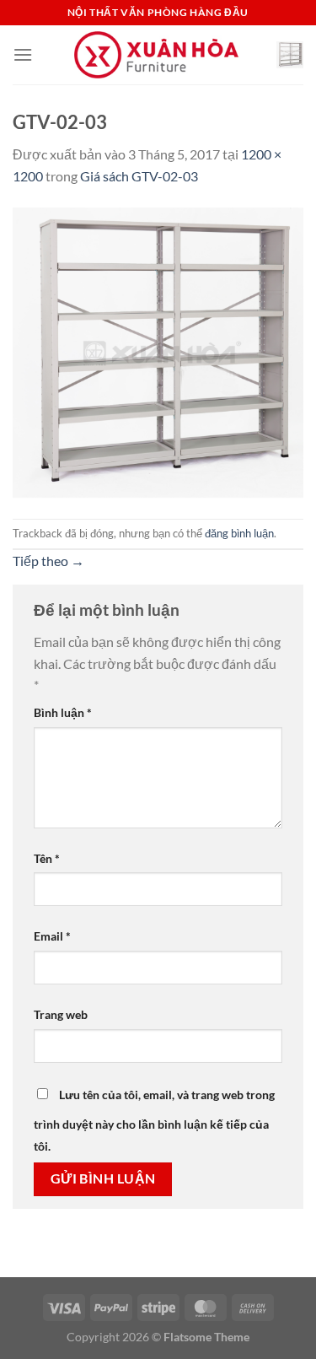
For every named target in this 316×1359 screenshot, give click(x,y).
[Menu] (23, 54)
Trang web (61, 1014)
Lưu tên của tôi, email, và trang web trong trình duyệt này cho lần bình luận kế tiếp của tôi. (154, 1120)
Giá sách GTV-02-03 (139, 176)
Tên (47, 858)
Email (52, 936)
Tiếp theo (48, 561)
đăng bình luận (239, 533)
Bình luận (63, 712)
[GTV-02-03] (158, 350)
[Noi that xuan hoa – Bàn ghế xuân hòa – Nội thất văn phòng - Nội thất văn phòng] (158, 55)
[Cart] (289, 55)
